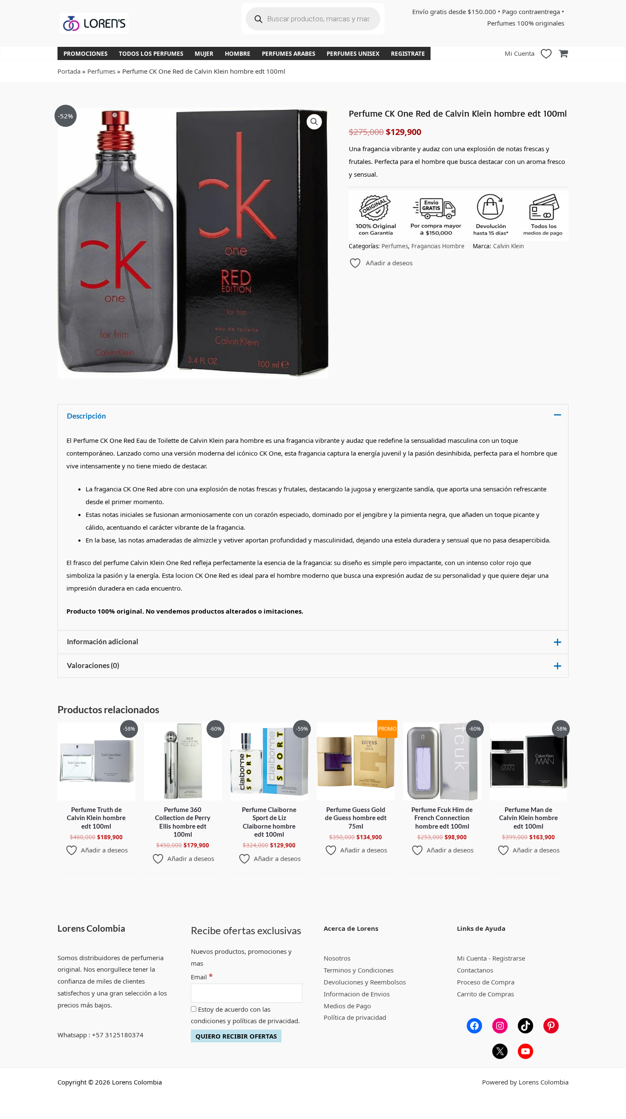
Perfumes (101, 71)
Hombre (237, 53)
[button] (314, 121)
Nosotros (337, 958)
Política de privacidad (355, 1017)
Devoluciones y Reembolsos (365, 982)
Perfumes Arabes (288, 53)
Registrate (408, 53)
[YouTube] (525, 1051)
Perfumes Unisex (353, 53)
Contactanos (475, 970)
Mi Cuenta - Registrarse (491, 958)
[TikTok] (525, 1025)
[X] (500, 1051)
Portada (68, 71)
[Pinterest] (551, 1025)
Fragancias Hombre (438, 246)
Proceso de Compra (485, 982)
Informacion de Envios (357, 994)
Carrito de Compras (485, 994)
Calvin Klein (508, 246)
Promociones (85, 53)
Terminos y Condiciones (358, 970)
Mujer (204, 53)
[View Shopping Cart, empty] (563, 53)
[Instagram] (500, 1025)
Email (202, 977)
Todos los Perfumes (151, 53)
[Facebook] (474, 1025)
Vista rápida (96, 793)
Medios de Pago (347, 1005)
